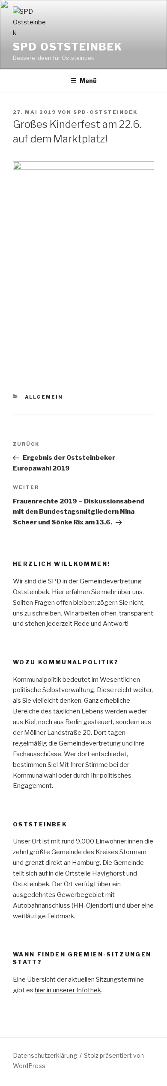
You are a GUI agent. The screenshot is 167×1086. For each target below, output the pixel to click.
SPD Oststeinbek (67, 47)
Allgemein (44, 397)
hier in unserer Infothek (68, 990)
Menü (88, 80)
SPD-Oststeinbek (105, 112)
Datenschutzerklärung (45, 1055)
